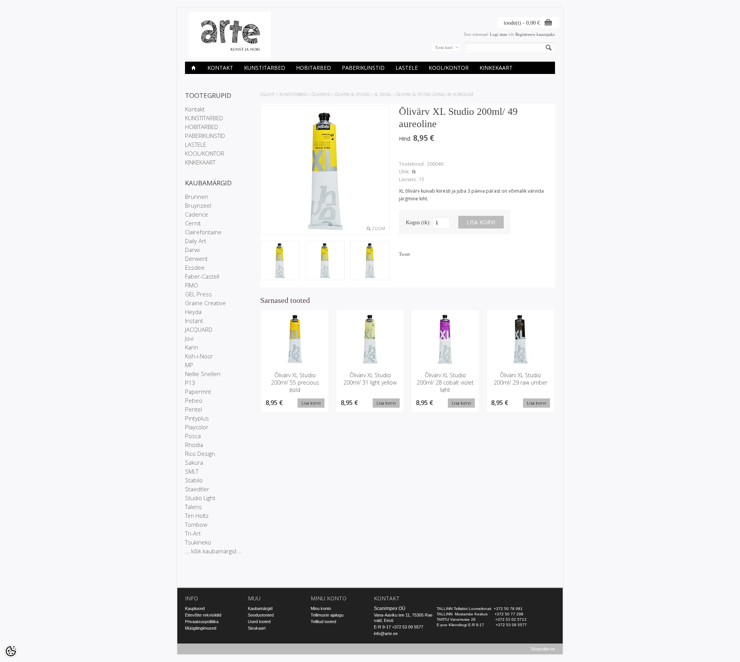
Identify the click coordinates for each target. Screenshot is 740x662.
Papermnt (198, 391)
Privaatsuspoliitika (202, 621)
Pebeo (193, 400)
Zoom (378, 228)
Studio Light (200, 498)
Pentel (193, 409)
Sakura (194, 462)
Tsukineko (198, 542)
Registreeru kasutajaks (535, 34)
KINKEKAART (496, 67)
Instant (194, 320)
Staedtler (197, 489)
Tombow (196, 524)
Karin (191, 347)
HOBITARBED (313, 67)
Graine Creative (205, 303)
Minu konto (321, 608)
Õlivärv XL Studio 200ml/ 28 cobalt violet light (445, 382)
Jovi (189, 338)
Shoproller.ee (543, 649)
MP (189, 365)
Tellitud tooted (323, 621)
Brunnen (196, 196)
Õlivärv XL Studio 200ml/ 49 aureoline (435, 94)
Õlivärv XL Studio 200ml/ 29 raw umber (520, 378)
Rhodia (194, 445)
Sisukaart (257, 628)
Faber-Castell (202, 276)
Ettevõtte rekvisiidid (203, 615)
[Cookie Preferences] (11, 651)
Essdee (195, 267)
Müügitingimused (200, 628)
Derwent (196, 258)
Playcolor (197, 427)
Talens (193, 507)
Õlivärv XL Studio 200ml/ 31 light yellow (370, 378)
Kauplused (195, 608)
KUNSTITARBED (264, 67)
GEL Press (198, 294)
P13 (190, 382)
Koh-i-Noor (199, 356)
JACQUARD (198, 329)
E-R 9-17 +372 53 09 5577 (398, 627)
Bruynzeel (198, 205)
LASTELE (406, 67)
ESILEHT (267, 94)
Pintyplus (197, 418)
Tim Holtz (197, 515)
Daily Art (195, 241)
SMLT (191, 471)
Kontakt (220, 67)
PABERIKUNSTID (363, 67)
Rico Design (200, 453)
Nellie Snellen (202, 374)
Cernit (193, 223)
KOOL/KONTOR (449, 67)
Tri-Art (193, 533)
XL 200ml (383, 94)
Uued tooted (259, 621)
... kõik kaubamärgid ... (213, 551)
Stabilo (194, 480)
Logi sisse (498, 34)
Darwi (192, 250)
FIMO (191, 285)
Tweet (404, 254)
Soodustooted (261, 615)
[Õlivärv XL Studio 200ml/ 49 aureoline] (279, 261)
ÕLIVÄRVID (320, 94)
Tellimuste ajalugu (327, 615)
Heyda (193, 312)
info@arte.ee (386, 633)
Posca (193, 436)
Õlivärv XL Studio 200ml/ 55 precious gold (295, 382)
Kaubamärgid (260, 608)
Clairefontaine (203, 232)
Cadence (196, 214)
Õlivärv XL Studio (352, 94)
